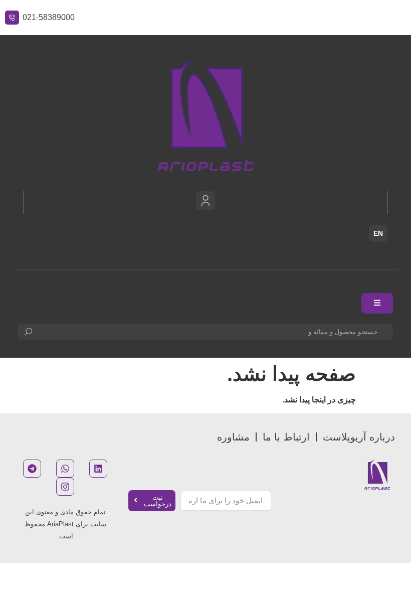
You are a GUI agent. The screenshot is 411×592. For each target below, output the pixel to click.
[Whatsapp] (65, 469)
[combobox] (205, 332)
